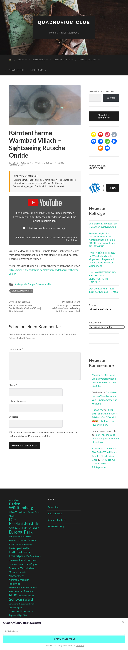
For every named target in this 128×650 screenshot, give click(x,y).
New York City (16, 576)
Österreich (41, 284)
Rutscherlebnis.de (26, 596)
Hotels (21, 564)
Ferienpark (28, 545)
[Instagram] (107, 134)
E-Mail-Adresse (18, 401)
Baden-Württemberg (21, 506)
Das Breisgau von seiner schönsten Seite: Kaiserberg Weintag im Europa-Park (66, 306)
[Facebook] (93, 141)
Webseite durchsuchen (101, 91)
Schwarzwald (21, 599)
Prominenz (14, 584)
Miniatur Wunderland (22, 568)
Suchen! (111, 97)
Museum (13, 572)
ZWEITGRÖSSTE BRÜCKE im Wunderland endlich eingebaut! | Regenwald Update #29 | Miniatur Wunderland (103, 259)
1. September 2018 (20, 163)
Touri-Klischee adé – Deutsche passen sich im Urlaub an (105, 439)
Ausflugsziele (88, 60)
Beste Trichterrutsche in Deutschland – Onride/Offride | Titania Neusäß (25, 306)
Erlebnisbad (30, 528)
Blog (21, 60)
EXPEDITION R (16, 545)
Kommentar (16, 349)
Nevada (22, 572)
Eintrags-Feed (54, 513)
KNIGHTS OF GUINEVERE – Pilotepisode (104, 464)
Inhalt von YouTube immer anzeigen (47, 228)
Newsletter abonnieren (104, 116)
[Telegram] (100, 141)
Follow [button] (112, 188)
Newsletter (16, 70)
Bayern (13, 512)
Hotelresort (13, 564)
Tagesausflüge (15, 615)
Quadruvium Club (64, 22)
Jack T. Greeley (44, 163)
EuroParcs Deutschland (17, 541)
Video (49, 284)
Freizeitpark (17, 556)
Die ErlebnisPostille (22, 291)
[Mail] (93, 134)
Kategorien (95, 322)
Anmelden (53, 507)
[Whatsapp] (107, 141)
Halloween (13, 560)
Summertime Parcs (21, 611)
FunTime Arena (33, 556)
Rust (13, 595)
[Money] (107, 148)
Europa (31, 284)
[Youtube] (100, 134)
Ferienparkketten (20, 548)
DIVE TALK (14, 528)
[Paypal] (114, 141)
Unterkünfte (62, 60)
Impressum (36, 70)
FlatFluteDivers (19, 552)
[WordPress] (100, 148)
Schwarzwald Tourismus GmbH (21, 604)
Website (13, 417)
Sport (19, 608)
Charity (12, 516)
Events (32, 540)
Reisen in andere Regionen (23, 587)
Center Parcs (33, 512)
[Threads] (114, 134)
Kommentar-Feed (56, 520)
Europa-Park (20, 532)
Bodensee (22, 512)
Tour (25, 615)
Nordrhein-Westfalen (19, 580)
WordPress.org (55, 526)
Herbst (34, 560)
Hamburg (25, 560)
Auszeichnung (14, 500)
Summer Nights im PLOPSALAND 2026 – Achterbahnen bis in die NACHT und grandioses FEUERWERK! (102, 240)
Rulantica (28, 591)
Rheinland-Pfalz (16, 591)
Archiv (92, 305)
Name (13, 385)
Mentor (96, 375)
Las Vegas (31, 564)
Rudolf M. (97, 410)
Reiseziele (38, 60)
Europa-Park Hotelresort (20, 537)
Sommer (12, 608)
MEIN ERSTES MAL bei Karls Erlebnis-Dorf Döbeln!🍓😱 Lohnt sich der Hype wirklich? (104, 417)
